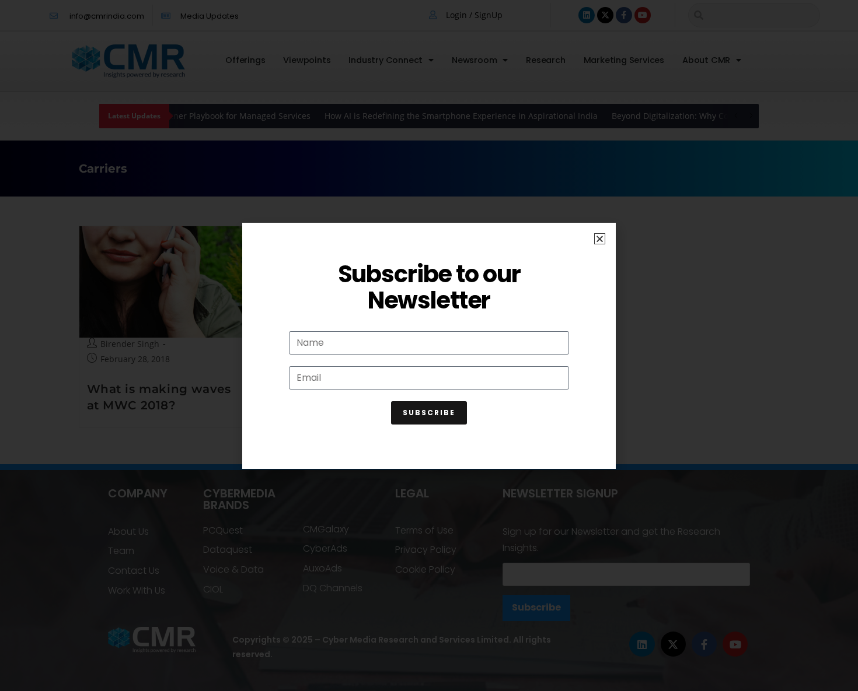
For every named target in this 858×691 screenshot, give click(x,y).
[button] (599, 238)
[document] (429, 345)
